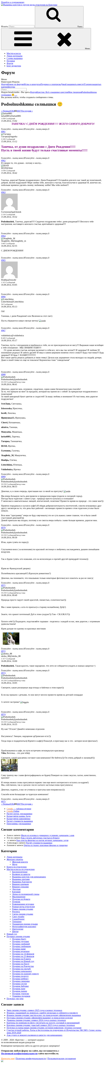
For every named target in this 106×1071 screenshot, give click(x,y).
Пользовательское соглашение (61, 1058)
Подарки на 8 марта (21, 959)
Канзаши (16, 892)
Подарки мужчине (21, 951)
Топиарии (17, 921)
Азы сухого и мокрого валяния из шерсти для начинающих (34, 1035)
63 (11, 111)
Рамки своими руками (22, 909)
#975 (3, 801)
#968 (3, 374)
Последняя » (27, 111)
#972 (3, 651)
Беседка (11, 87)
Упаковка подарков (21, 996)
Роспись (16, 911)
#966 (3, 297)
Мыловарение (18, 896)
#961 (3, 131)
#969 (3, 476)
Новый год (12, 934)
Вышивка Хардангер (22, 882)
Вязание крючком (20, 884)
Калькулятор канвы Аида (19, 816)
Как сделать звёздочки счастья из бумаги (40, 838)
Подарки (11, 61)
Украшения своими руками (25, 924)
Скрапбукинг (18, 919)
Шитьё (15, 931)
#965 (3, 260)
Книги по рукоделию (17, 867)
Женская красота (20, 862)
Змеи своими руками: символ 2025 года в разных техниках (34, 1010)
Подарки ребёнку (20, 979)
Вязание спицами (20, 887)
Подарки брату (19, 939)
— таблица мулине (19, 809)
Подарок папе (18, 988)
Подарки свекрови (21, 981)
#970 (3, 527)
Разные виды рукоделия (23, 906)
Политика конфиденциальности (31, 1058)
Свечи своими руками (22, 914)
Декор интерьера (14, 56)
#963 (3, 192)
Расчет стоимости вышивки (20, 821)
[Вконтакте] (2, 1061)
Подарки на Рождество (23, 966)
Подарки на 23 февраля (23, 956)
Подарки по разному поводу (25, 974)
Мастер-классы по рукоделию (21, 869)
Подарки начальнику (22, 971)
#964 (3, 236)
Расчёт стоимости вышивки (39, 843)
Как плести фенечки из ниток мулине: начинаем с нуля (42, 840)
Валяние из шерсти (21, 874)
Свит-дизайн (18, 916)
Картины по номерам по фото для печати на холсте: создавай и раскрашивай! (43, 1023)
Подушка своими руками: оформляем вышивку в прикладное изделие (40, 1018)
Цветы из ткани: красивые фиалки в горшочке (46, 845)
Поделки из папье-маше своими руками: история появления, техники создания (44, 1028)
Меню (87, 49)
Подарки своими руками (18, 936)
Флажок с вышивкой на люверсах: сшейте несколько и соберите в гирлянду (42, 1013)
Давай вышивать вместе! (72, 84)
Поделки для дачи (15, 998)
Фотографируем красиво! (24, 926)
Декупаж (16, 889)
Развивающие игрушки (23, 904)
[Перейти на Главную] (29, 5)
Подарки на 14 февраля (23, 954)
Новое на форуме (16, 84)
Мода (14, 864)
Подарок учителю (20, 993)
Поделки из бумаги (21, 899)
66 (18, 111)
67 (20, 111)
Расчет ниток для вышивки (19, 814)
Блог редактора (14, 66)
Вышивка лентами (21, 879)
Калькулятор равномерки (18, 818)
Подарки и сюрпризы (51, 84)
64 (13, 111)
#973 (3, 673)
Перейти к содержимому (12, 2)
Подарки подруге (20, 976)
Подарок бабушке (20, 986)
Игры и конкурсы (32, 84)
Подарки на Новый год (23, 961)
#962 (3, 160)
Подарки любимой (21, 944)
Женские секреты (15, 859)
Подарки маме (19, 949)
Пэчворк (16, 901)
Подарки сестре (19, 983)
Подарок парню (19, 991)
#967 (3, 330)
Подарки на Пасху (20, 964)
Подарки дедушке (20, 941)
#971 (3, 585)
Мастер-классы (14, 53)
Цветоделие (17, 929)
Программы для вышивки (19, 823)
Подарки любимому (21, 946)
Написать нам (7, 1058)
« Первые (5, 111)
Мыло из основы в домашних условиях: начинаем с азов (47, 835)
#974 (3, 714)
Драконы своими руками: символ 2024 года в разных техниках (36, 1020)
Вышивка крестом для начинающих (29, 877)
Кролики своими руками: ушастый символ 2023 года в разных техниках (41, 1025)
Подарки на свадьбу (21, 969)
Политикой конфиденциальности (19, 1053)
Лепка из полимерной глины (25, 894)
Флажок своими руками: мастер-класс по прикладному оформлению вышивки (44, 1015)
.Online (13, 811)
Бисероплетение (19, 872)
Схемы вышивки (15, 58)
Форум (10, 63)
